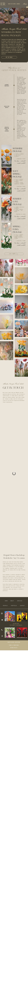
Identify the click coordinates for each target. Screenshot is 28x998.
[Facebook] (2, 630)
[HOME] (2, 613)
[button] (24, 4)
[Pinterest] (2, 636)
